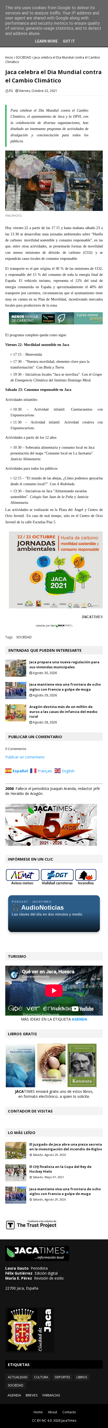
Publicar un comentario (25, 756)
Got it (69, 41)
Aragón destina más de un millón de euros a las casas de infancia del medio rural (63, 711)
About (52, 1412)
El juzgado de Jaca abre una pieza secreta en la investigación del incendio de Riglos (65, 1146)
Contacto (69, 1412)
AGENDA (79, 1019)
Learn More (46, 41)
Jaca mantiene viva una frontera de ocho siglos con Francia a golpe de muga (65, 686)
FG (11, 91)
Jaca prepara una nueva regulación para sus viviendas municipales (64, 664)
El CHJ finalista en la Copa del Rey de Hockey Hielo (60, 1169)
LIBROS (82, 1377)
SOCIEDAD (23, 57)
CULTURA (41, 1377)
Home (38, 1412)
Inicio (9, 57)
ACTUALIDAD (18, 1377)
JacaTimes (68, 1420)
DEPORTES (62, 1377)
